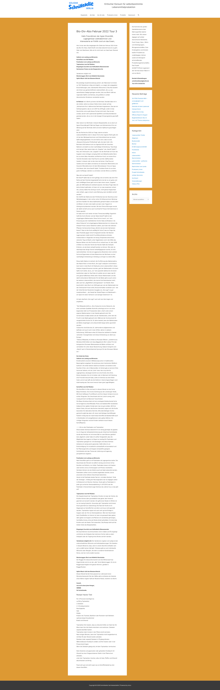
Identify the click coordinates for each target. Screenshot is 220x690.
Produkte (123, 15)
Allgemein (135, 138)
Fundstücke (135, 150)
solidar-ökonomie (137, 175)
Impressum (131, 15)
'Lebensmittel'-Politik (138, 135)
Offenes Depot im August (139, 115)
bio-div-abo (100, 15)
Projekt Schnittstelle (138, 172)
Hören (134, 152)
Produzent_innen (112, 15)
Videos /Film (136, 184)
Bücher (134, 144)
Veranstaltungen (137, 181)
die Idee (92, 15)
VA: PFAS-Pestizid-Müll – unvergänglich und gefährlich (139, 101)
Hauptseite (84, 15)
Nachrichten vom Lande (139, 166)
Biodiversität (136, 141)
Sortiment (135, 178)
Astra (129, 685)
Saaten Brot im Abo (138, 112)
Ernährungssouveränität (139, 147)
